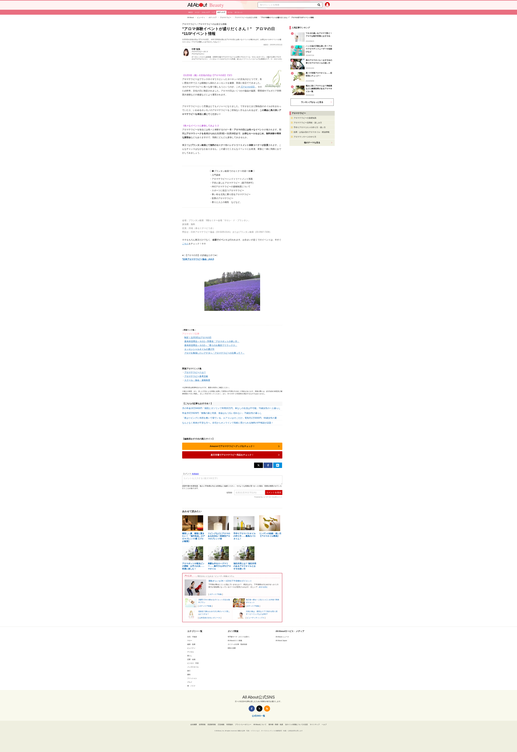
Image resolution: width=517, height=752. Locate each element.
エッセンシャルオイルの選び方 (199, 349)
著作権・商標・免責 (275, 724)
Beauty (216, 4)
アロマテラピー (225, 17)
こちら (185, 244)
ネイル (230, 12)
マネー (189, 641)
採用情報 (202, 724)
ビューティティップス (255, 618)
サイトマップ (315, 724)
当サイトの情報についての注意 (296, 724)
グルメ (189, 682)
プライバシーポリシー (243, 724)
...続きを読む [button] (277, 59)
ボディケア (221, 12)
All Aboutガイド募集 (235, 641)
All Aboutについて (259, 724)
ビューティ (201, 17)
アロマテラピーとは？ (195, 372)
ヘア (213, 12)
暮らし (189, 656)
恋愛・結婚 (191, 659)
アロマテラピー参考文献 (196, 376)
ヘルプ (324, 724)
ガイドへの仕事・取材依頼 (237, 644)
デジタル (190, 652)
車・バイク (191, 686)
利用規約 (229, 724)
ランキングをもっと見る (312, 102)
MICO (190, 12)
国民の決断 (232, 648)
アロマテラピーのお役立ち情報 (246, 17)
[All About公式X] (259, 709)
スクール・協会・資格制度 (197, 380)
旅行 (189, 671)
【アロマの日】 (247, 87)
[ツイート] (258, 465)
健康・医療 (191, 644)
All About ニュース (282, 637)
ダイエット (239, 12)
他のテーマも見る (312, 142)
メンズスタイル (193, 667)
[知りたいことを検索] (319, 5)
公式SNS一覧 (258, 716)
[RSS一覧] (267, 709)
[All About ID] (327, 5)
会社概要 (193, 724)
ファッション (192, 678)
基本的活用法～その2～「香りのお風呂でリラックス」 (210, 345)
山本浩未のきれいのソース (209, 618)
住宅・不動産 (192, 637)
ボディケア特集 (215, 594)
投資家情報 (212, 724)
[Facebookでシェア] (268, 465)
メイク (197, 12)
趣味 (189, 674)
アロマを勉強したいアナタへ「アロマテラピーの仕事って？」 (214, 353)
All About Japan (281, 641)
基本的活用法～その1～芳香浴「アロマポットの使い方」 (211, 341)
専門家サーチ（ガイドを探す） (239, 637)
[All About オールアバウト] (197, 5)
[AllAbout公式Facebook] (252, 709)
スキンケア (206, 12)
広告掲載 (221, 724)
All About (190, 17)
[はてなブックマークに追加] (277, 465)
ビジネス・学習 (193, 663)
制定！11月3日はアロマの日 (197, 337)
